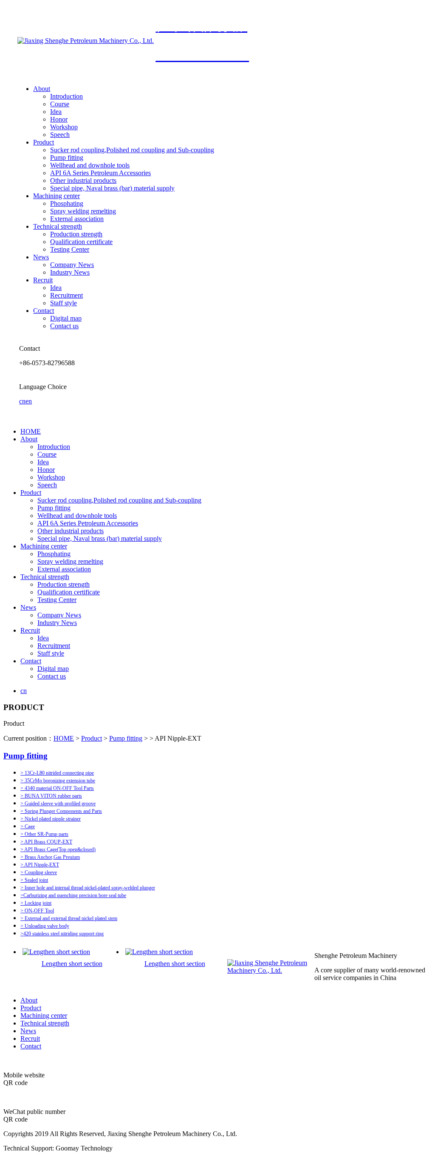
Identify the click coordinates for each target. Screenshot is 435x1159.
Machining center (56, 195)
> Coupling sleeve (38, 872)
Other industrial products (83, 180)
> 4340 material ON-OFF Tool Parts (57, 788)
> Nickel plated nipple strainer (50, 819)
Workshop (64, 127)
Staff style (63, 303)
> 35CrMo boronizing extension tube (57, 781)
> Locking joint (35, 903)
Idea (56, 111)
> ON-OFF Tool (37, 911)
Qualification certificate (81, 241)
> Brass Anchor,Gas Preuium (50, 857)
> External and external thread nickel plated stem (68, 918)
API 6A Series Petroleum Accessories (100, 172)
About (41, 88)
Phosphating (66, 203)
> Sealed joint (34, 880)
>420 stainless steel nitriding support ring (62, 934)
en (28, 401)
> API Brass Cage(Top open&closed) (58, 849)
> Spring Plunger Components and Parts (61, 811)
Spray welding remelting (83, 211)
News (41, 257)
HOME (30, 431)
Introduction (66, 96)
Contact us (64, 326)
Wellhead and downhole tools (90, 165)
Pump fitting (66, 157)
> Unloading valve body (44, 926)
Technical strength (57, 226)
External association (77, 218)
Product (43, 142)
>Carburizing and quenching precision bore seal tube (73, 895)
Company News (72, 264)
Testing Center (69, 249)
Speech (60, 134)
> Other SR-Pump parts (44, 834)
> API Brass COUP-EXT (46, 842)
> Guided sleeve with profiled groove (58, 804)
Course (59, 104)
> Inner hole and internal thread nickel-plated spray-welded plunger (87, 888)
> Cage (27, 826)
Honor (59, 119)
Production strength (76, 234)
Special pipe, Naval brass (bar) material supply (112, 188)
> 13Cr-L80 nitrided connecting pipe (57, 773)
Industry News (70, 272)
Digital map (66, 318)
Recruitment (66, 295)
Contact (43, 310)
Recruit (43, 280)
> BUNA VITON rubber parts (51, 796)
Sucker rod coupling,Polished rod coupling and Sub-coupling (132, 149)
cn (22, 401)
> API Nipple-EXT (39, 865)
